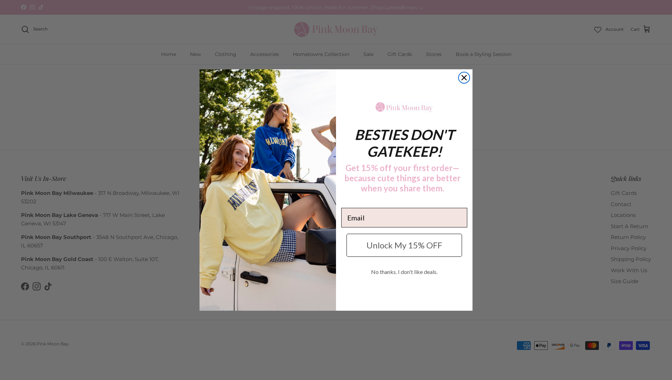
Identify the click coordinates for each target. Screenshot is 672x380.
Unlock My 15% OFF (404, 245)
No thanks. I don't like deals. (404, 271)
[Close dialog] (464, 77)
